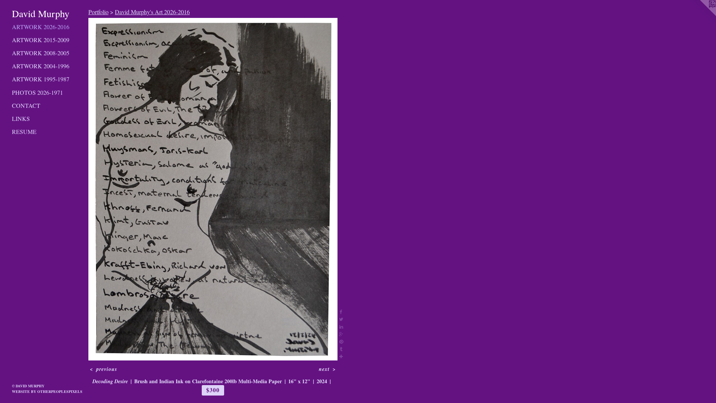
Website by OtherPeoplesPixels (47, 391)
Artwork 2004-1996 (40, 66)
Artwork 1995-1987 (40, 79)
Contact (26, 105)
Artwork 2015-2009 (40, 40)
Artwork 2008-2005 (40, 53)
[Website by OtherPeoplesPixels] (701, 15)
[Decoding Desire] (212, 189)
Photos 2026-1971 (37, 92)
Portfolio (98, 12)
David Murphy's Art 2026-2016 (152, 12)
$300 (212, 390)
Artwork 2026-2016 (40, 27)
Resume (24, 131)
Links (21, 118)
